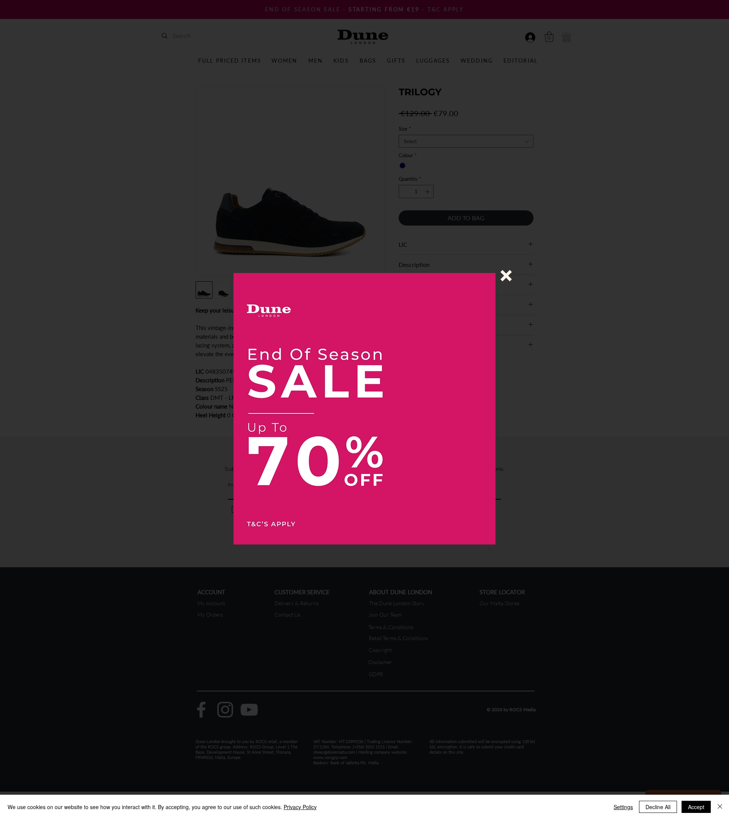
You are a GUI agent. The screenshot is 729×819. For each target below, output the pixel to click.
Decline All (658, 807)
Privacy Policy (300, 807)
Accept (696, 807)
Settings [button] (623, 807)
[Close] (719, 807)
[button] (506, 275)
